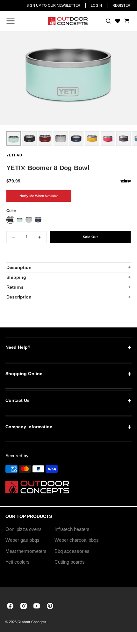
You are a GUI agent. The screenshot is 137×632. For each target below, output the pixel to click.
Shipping (16, 277)
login (96, 5)
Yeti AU (14, 155)
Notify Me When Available (38, 196)
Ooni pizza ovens (23, 529)
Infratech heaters (72, 529)
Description (19, 267)
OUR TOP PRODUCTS (28, 516)
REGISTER (121, 5)
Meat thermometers (26, 551)
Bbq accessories (72, 551)
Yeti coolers (17, 562)
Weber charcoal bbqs (76, 540)
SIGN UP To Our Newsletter (53, 5)
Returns (15, 287)
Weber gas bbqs (22, 540)
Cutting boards (69, 562)
